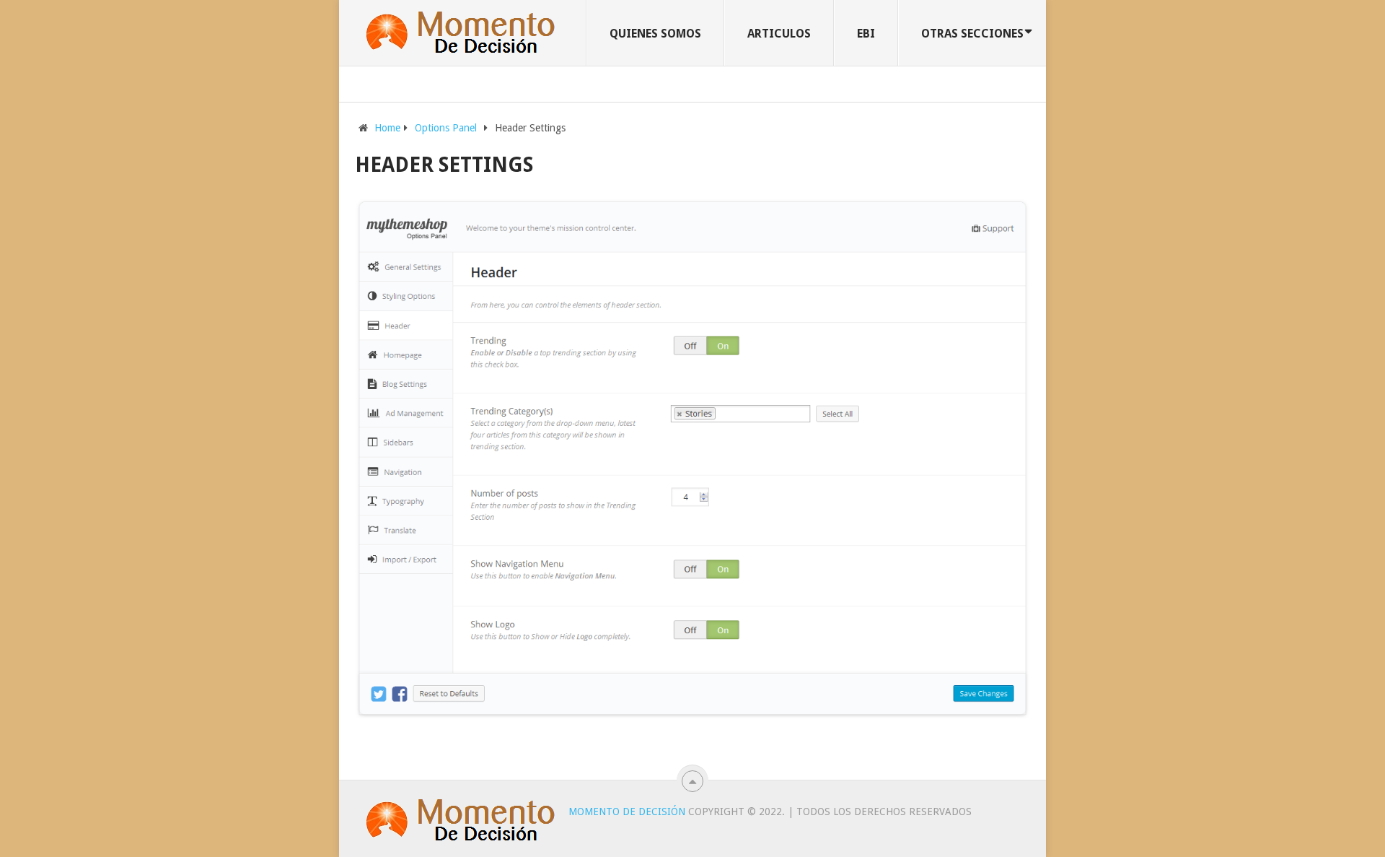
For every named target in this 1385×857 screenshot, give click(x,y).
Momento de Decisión (626, 811)
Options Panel (446, 128)
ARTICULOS (779, 33)
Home (387, 128)
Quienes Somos (655, 33)
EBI (866, 33)
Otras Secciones (972, 33)
